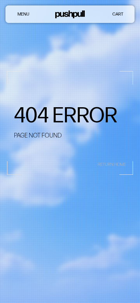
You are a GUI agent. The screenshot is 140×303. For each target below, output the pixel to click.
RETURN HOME (112, 164)
